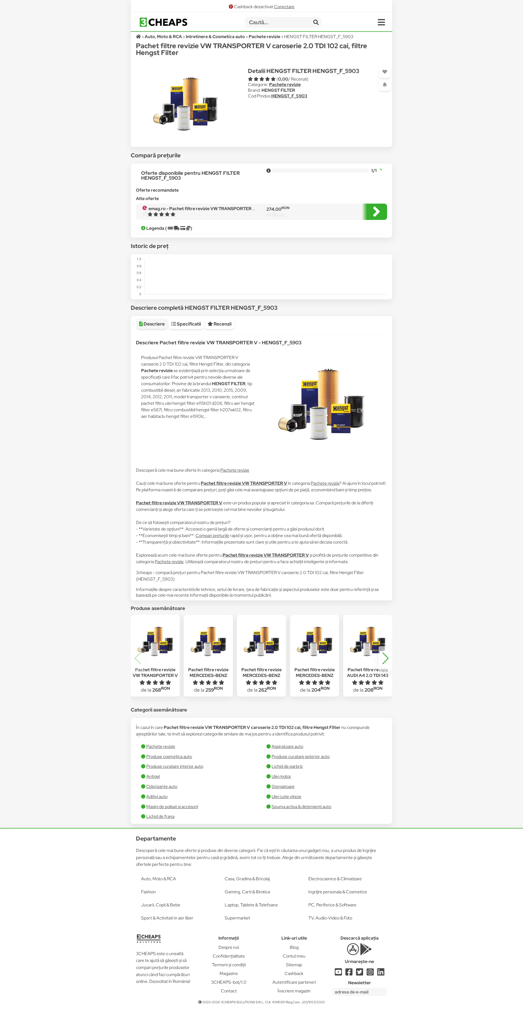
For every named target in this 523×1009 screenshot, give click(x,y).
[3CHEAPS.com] (163, 22)
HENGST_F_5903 (289, 96)
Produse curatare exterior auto (301, 756)
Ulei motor (281, 776)
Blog (294, 947)
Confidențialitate (229, 956)
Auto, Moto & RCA (158, 879)
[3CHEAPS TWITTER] (359, 973)
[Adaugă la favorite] (385, 72)
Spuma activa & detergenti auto (301, 806)
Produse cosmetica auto (169, 756)
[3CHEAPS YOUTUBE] (338, 973)
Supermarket (237, 918)
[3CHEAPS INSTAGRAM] (370, 973)
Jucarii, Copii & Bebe (160, 905)
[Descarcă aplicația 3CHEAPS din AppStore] (353, 952)
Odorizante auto (161, 786)
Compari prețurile (212, 535)
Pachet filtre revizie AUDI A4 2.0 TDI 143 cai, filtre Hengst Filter (368, 675)
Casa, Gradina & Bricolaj (247, 879)
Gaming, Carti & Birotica (247, 892)
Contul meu (294, 956)
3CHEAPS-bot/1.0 (229, 982)
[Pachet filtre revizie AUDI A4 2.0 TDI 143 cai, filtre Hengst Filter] (367, 641)
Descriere (154, 324)
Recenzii (222, 324)
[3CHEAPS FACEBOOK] (349, 973)
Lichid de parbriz (287, 766)
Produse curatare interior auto (174, 766)
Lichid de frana (160, 816)
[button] (385, 658)
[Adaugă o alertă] (385, 85)
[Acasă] (139, 36)
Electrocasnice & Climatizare (335, 879)
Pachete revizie (285, 84)
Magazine (229, 973)
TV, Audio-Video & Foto (330, 918)
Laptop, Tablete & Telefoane (251, 905)
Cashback (294, 973)
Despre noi (228, 947)
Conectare (284, 7)
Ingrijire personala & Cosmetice (337, 892)
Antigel (153, 776)
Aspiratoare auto (287, 746)
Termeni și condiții (229, 965)
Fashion (148, 892)
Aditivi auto (157, 796)
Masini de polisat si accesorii (172, 806)
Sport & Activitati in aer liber (167, 918)
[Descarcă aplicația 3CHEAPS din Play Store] (366, 952)
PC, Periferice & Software (332, 905)
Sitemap (294, 965)
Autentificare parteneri (294, 982)
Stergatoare (283, 786)
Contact (229, 991)
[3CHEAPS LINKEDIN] (381, 973)
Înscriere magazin (294, 991)
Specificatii (188, 324)
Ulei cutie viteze (286, 796)
